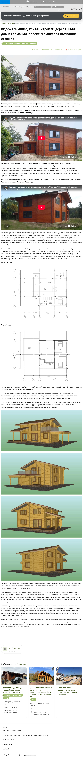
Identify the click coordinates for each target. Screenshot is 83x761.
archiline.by (6, 749)
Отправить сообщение (42, 7)
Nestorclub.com (31, 755)
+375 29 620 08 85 (8, 7)
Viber (23, 7)
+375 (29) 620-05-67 (10, 740)
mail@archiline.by (8, 744)
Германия (11, 23)
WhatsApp (18, 7)
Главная (3, 23)
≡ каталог (5, 2)
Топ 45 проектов (57, 7)
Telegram (29, 7)
